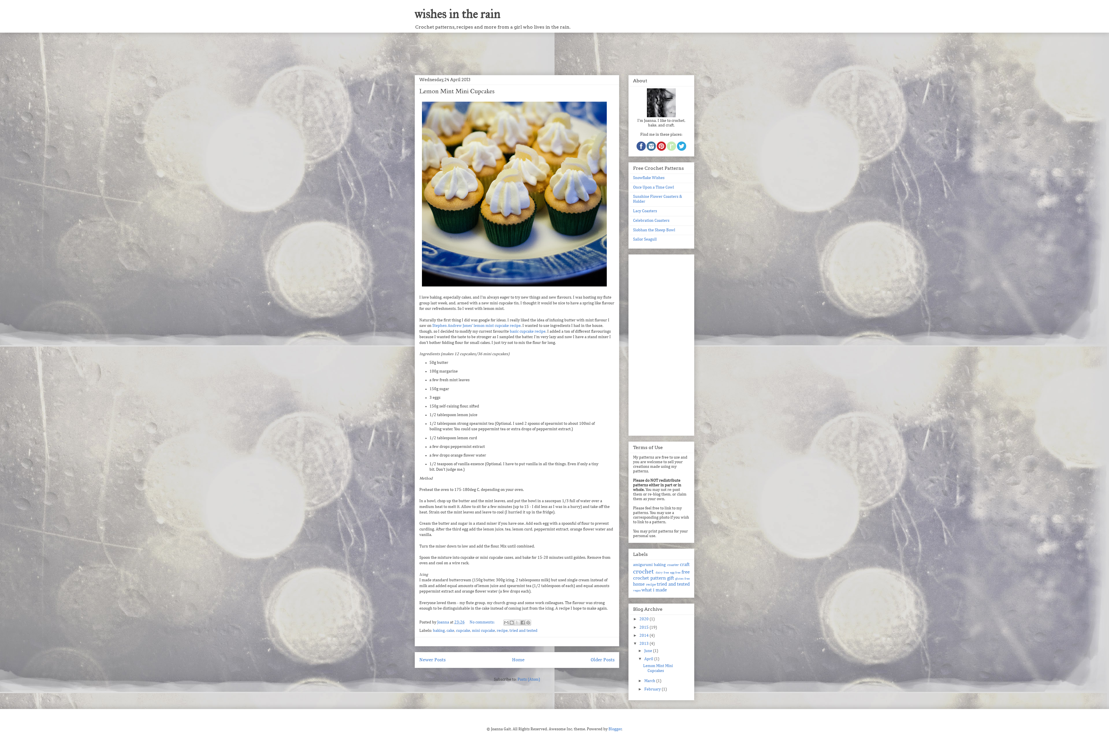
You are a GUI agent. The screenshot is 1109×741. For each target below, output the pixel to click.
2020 (644, 619)
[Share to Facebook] (523, 622)
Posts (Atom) (529, 679)
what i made (654, 590)
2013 (644, 644)
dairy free (662, 572)
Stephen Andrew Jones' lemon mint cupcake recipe (476, 326)
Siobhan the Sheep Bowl (654, 230)
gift (670, 578)
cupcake (463, 631)
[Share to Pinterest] (528, 622)
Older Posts (603, 660)
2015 (644, 627)
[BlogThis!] (512, 622)
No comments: (483, 622)
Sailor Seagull (645, 239)
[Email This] (506, 622)
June (648, 651)
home (639, 584)
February (653, 689)
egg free (675, 572)
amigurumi (643, 565)
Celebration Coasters (651, 221)
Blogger (615, 729)
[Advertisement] (554, 51)
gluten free (682, 578)
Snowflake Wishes (649, 178)
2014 (644, 636)
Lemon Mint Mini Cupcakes (456, 91)
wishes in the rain (457, 13)
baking (439, 631)
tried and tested (523, 631)
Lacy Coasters (645, 211)
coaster (673, 565)
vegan (637, 590)
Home (518, 660)
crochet (643, 572)
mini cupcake (483, 631)
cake (450, 631)
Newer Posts (432, 660)
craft (685, 564)
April (649, 659)
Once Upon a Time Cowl (653, 187)
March (650, 681)
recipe (502, 631)
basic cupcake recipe (528, 331)
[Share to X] (517, 622)
